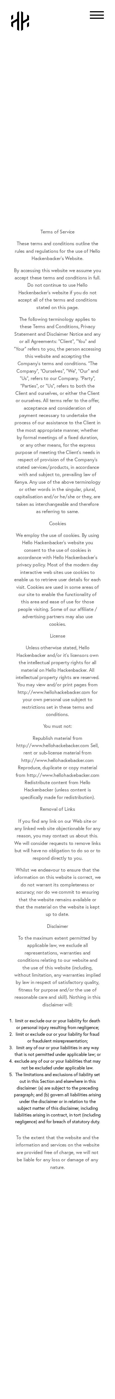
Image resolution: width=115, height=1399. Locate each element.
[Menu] (97, 18)
